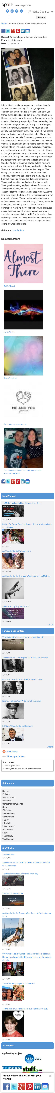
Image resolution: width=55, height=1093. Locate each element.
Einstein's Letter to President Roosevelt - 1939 (22, 679)
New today (12, 751)
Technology (7, 836)
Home (4, 23)
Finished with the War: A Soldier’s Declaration (21, 701)
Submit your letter (12, 765)
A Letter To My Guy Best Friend (15, 606)
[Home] (7, 4)
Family (5, 820)
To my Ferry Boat (10, 378)
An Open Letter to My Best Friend (16, 551)
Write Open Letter (43, 11)
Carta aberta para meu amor (15, 424)
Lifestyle (6, 823)
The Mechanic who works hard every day (20, 874)
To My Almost (9, 286)
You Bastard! (8, 839)
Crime (5, 807)
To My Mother (8, 854)
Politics (6, 794)
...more (50, 624)
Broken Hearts (9, 797)
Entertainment (8, 813)
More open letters (16, 756)
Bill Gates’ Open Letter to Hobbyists (17, 726)
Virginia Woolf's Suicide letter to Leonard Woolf (23, 637)
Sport (4, 832)
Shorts (5, 791)
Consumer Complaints (12, 804)
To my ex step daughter (12, 893)
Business (6, 800)
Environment (8, 816)
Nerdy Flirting (9, 332)
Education (6, 810)
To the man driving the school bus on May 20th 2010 (25, 1009)
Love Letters (18, 230)
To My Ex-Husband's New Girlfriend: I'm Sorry (21, 503)
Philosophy (7, 829)
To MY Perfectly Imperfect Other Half (18, 984)
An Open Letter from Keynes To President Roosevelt (25, 658)
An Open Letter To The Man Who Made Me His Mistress (26, 576)
